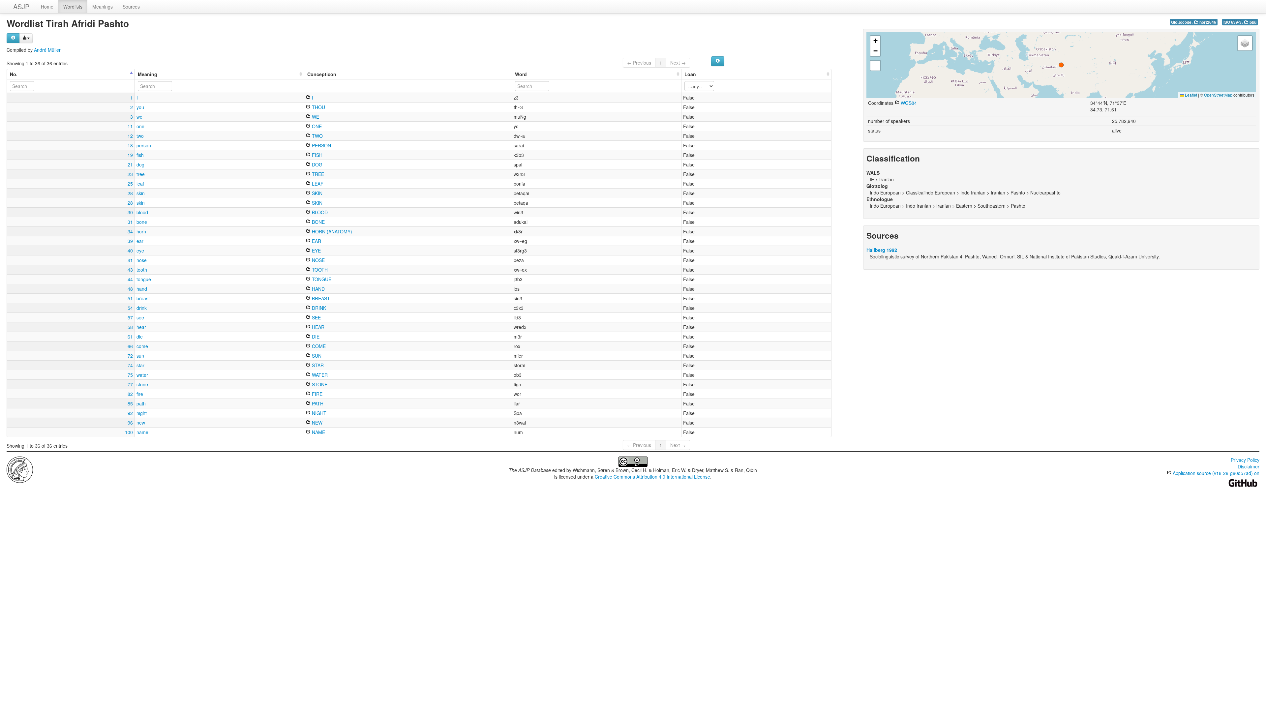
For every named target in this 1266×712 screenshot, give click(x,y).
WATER (319, 374)
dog (140, 164)
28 (130, 193)
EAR (316, 241)
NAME (318, 432)
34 (130, 231)
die (139, 336)
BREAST (320, 298)
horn (141, 231)
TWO (317, 136)
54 (130, 308)
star (140, 365)
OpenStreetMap (1218, 95)
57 (130, 317)
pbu (1252, 22)
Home (47, 6)
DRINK (318, 308)
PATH (317, 403)
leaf (140, 183)
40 (130, 250)
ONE (316, 126)
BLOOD (319, 212)
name (142, 432)
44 (130, 279)
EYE (316, 250)
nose (141, 260)
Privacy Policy (1245, 460)
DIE (315, 336)
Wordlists (72, 6)
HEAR (317, 327)
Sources (131, 6)
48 (130, 288)
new (140, 422)
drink (141, 308)
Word (521, 74)
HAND (318, 288)
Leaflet (1190, 95)
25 (130, 183)
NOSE (318, 260)
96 (130, 422)
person (143, 145)
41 (130, 260)
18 (130, 145)
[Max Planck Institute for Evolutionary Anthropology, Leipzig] (20, 469)
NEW (316, 422)
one (140, 126)
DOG (316, 164)
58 (130, 327)
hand (141, 288)
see (140, 317)
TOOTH (319, 269)
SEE (316, 317)
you (140, 107)
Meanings (102, 6)
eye (140, 250)
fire (139, 394)
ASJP (21, 6)
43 (130, 269)
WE (315, 116)
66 (130, 346)
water (142, 374)
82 (130, 394)
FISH (316, 155)
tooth (141, 269)
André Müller (47, 49)
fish (140, 155)
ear (139, 241)
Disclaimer (1248, 466)
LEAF (317, 183)
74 (130, 365)
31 (130, 222)
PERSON (321, 145)
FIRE (316, 394)
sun (140, 355)
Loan (690, 74)
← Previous (639, 62)
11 (130, 126)
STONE (319, 384)
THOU (318, 107)
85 (130, 403)
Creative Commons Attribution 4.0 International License (652, 476)
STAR (317, 365)
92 (130, 413)
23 (130, 174)
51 (130, 298)
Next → (678, 62)
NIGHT (318, 413)
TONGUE (321, 279)
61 (130, 336)
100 (129, 432)
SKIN (316, 193)
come (142, 346)
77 (130, 384)
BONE (318, 222)
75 (130, 374)
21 (130, 164)
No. (13, 74)
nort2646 (1207, 22)
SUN (316, 355)
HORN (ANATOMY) (331, 231)
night (141, 413)
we (139, 116)
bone (141, 222)
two (140, 136)
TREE (317, 174)
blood (142, 212)
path (141, 403)
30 (130, 212)
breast (143, 298)
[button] (1061, 65)
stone (142, 384)
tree (140, 174)
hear (141, 327)
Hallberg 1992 (881, 250)
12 (130, 136)
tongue (143, 279)
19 (130, 155)
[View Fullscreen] (875, 66)
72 (130, 355)
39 (130, 241)
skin (140, 193)
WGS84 (908, 103)
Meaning (147, 74)
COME (318, 346)
